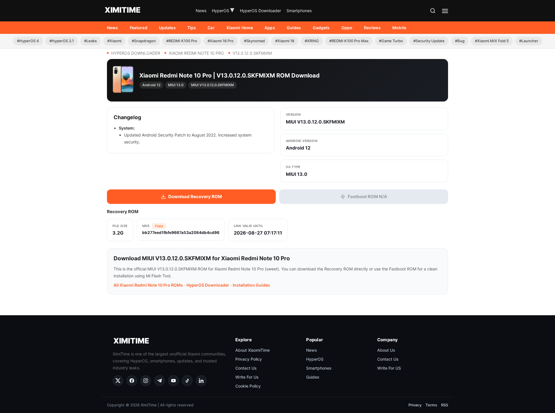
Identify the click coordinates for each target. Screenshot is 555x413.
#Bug (460, 40)
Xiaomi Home (239, 27)
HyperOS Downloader (260, 10)
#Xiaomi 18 (284, 40)
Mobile (399, 27)
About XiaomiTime (252, 350)
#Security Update (429, 40)
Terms (431, 405)
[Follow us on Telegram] (159, 380)
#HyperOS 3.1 (61, 40)
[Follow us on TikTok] (187, 380)
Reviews (372, 27)
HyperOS (223, 11)
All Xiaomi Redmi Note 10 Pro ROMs (148, 285)
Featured (138, 27)
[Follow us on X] (118, 380)
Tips (191, 27)
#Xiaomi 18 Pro (221, 40)
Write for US (389, 368)
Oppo (347, 27)
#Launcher (528, 40)
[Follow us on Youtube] (173, 380)
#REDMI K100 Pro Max (349, 40)
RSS (444, 405)
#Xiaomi (114, 40)
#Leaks (90, 40)
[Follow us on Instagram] (145, 380)
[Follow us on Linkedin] (201, 380)
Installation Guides (251, 285)
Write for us (247, 377)
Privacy (414, 405)
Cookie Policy (248, 386)
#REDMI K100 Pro (181, 40)
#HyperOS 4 (28, 40)
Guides (294, 27)
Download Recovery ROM (195, 196)
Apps (269, 27)
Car (211, 27)
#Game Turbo (391, 40)
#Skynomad (254, 40)
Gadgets (321, 27)
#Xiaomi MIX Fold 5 (492, 40)
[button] (433, 10)
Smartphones (299, 10)
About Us (386, 350)
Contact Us (246, 368)
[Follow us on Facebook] (132, 380)
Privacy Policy (248, 359)
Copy (159, 226)
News (201, 10)
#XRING (312, 40)
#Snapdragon (144, 40)
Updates (167, 27)
